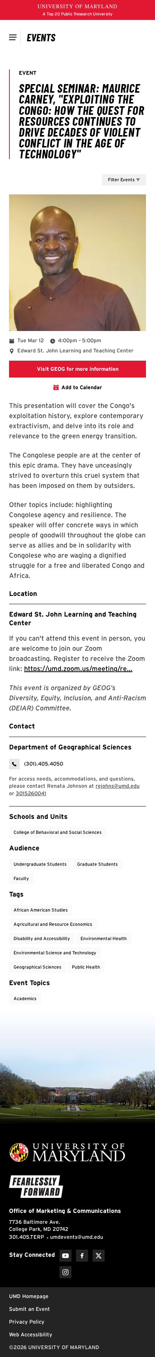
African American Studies (41, 910)
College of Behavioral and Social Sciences (58, 832)
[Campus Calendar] (41, 37)
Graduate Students (97, 864)
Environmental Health (104, 938)
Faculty (21, 878)
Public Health (86, 967)
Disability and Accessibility (42, 938)
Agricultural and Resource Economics (53, 924)
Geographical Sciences (37, 967)
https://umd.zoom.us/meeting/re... (78, 668)
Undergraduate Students (40, 864)
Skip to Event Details (109, 167)
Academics (25, 998)
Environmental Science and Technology (55, 952)
